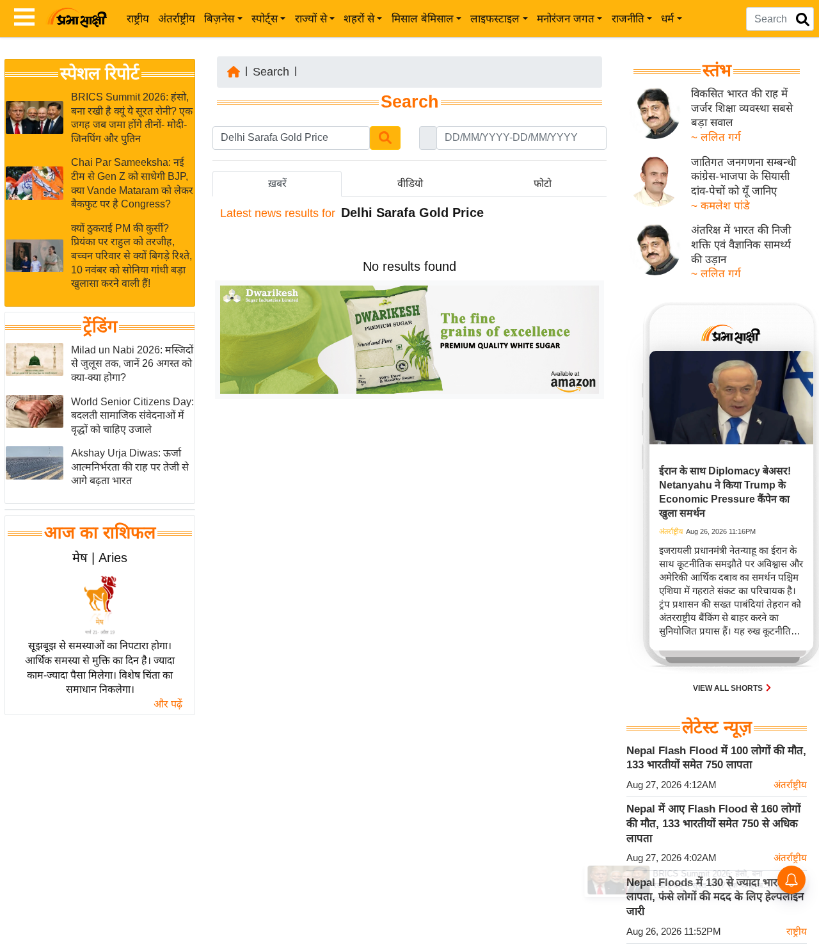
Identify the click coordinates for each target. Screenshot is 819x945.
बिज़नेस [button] (219, 19)
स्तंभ (717, 70)
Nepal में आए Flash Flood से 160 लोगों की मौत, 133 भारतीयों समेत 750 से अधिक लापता (713, 823)
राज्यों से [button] (311, 19)
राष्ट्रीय (138, 19)
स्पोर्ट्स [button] (264, 19)
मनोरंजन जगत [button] (565, 19)
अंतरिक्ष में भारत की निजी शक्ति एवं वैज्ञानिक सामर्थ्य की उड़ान (741, 244)
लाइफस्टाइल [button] (495, 19)
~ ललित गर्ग (716, 137)
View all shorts (729, 688)
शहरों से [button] (359, 19)
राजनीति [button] (628, 19)
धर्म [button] (667, 19)
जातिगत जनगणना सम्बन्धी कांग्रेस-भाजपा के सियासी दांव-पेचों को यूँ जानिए (743, 176)
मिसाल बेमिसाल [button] (423, 19)
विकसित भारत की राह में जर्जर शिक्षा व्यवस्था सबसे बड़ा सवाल (742, 108)
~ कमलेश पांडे (720, 206)
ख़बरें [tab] (277, 183)
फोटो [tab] (543, 183)
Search (271, 71)
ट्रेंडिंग (100, 326)
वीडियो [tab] (410, 183)
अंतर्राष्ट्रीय (176, 19)
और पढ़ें (168, 704)
